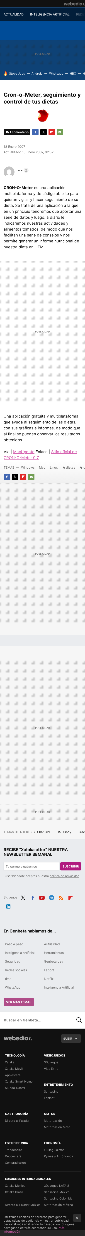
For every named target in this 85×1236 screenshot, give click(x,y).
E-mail (60, 132)
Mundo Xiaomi (15, 1088)
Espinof (49, 1098)
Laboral (49, 970)
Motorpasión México (58, 1205)
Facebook (35, 132)
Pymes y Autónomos (58, 1156)
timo (8, 979)
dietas (70, 467)
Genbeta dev (53, 961)
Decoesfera (13, 1156)
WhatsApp (12, 987)
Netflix (49, 979)
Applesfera (12, 1075)
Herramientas (54, 953)
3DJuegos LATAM (56, 1185)
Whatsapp (56, 73)
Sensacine (51, 1091)
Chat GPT (44, 832)
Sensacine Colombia (58, 1198)
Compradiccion (15, 1162)
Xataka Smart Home (19, 1081)
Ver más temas (19, 1002)
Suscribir (71, 866)
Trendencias (13, 1150)
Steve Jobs (17, 73)
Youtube (42, 897)
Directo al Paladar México (23, 1205)
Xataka (9, 1062)
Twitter (43, 132)
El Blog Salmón (54, 1150)
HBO (73, 73)
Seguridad (12, 961)
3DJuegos (51, 1062)
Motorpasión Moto (57, 1127)
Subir (67, 1038)
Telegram (51, 897)
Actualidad (52, 944)
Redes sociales (16, 970)
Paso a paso (14, 944)
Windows (27, 467)
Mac (42, 467)
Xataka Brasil (14, 1192)
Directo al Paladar (17, 1120)
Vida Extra (51, 1068)
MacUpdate (23, 451)
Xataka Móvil (14, 1068)
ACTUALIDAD (14, 14)
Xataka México (15, 1185)
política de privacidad (64, 876)
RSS (61, 897)
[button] (23, 170)
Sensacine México (57, 1192)
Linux (54, 467)
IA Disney (65, 832)
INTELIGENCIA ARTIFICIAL (50, 14)
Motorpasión (53, 1120)
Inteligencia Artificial (59, 987)
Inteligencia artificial (19, 953)
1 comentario (19, 132)
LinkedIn (8, 905)
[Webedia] (74, 3)
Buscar (79, 1020)
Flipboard (52, 132)
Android (37, 73)
